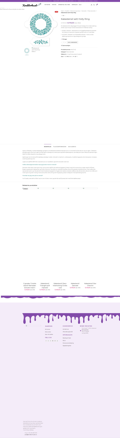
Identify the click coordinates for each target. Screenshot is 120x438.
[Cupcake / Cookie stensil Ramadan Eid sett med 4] (29, 235)
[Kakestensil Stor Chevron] (90, 235)
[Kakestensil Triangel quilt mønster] (45, 235)
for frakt (64, 0)
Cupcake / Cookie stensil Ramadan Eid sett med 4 (29, 286)
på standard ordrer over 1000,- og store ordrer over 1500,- (39, 0)
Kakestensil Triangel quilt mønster (45, 286)
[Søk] (94, 5)
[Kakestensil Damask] (75, 235)
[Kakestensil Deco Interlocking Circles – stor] (60, 235)
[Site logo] (31, 4)
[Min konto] (91, 5)
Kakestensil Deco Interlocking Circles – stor (60, 286)
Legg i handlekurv (72, 42)
